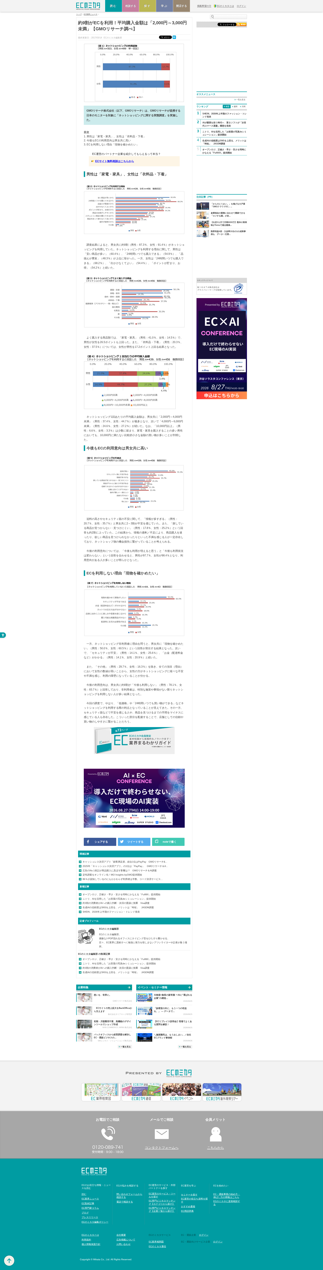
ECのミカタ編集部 (109, 928)
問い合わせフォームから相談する (129, 1196)
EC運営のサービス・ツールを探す (162, 1195)
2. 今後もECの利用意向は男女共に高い (107, 140)
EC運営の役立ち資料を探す (194, 1200)
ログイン (203, 1235)
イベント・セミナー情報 (152, 987)
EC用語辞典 (187, 1211)
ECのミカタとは (90, 1235)
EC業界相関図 (156, 1241)
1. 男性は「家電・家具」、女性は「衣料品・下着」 (115, 136)
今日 (227, 106)
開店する (181, 5)
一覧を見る (126, 1047)
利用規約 (86, 1239)
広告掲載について (125, 1239)
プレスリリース (90, 1217)
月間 (243, 106)
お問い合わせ (123, 1244)
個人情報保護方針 (91, 1244)
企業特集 (83, 987)
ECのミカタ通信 (157, 1246)
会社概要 (121, 1235)
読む (113, 5)
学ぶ (164, 5)
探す (147, 5)
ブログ (85, 1212)
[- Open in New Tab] (221, 286)
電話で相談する (124, 1201)
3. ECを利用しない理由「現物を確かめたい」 (111, 144)
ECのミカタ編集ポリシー (95, 1222)
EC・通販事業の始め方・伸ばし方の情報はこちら (226, 1196)
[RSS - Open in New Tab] (241, 24)
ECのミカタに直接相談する (226, 1203)
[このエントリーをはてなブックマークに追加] (175, 37)
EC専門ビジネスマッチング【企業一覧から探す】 (162, 1209)
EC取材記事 (88, 1203)
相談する (130, 5)
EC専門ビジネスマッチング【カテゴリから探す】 (162, 1202)
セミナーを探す (189, 1194)
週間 (235, 106)
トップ (79, 14)
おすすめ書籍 (188, 1206)
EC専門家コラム (90, 1208)
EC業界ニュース (90, 14)
